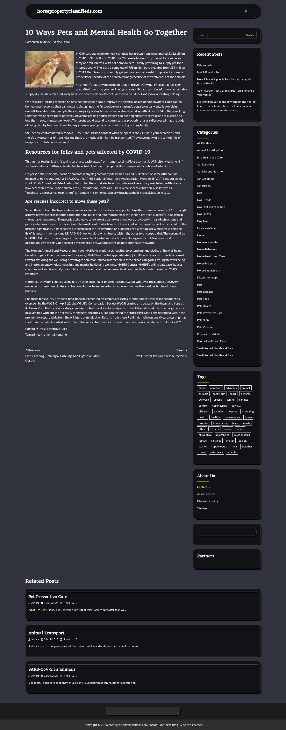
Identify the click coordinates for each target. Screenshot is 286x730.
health (40, 334)
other (202, 429)
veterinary (216, 452)
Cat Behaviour (205, 164)
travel (202, 452)
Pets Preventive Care (53, 328)
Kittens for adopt (207, 277)
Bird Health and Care (210, 157)
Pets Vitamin (205, 327)
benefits (245, 393)
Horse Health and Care (211, 256)
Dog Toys (202, 221)
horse (248, 417)
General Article (206, 228)
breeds (218, 399)
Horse (200, 235)
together (62, 334)
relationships (242, 434)
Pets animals (204, 65)
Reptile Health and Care (211, 341)
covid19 (236, 405)
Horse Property (206, 263)
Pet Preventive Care (47, 596)
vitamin (232, 452)
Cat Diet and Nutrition (210, 171)
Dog (199, 192)
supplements (219, 446)
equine (233, 411)
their (234, 446)
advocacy (231, 388)
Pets (199, 284)
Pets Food (203, 298)
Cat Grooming (205, 178)
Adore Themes (192, 724)
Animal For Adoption (210, 150)
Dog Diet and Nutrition (211, 206)
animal (246, 388)
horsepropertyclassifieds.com (69, 11)
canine (230, 399)
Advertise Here (206, 493)
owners (214, 429)
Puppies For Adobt (208, 334)
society (243, 440)
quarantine (222, 434)
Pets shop (203, 319)
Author (65, 42)
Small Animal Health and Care (215, 348)
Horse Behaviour (207, 249)
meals (246, 423)
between (204, 399)
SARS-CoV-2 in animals (51, 669)
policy (240, 429)
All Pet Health (205, 143)
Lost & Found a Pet (208, 72)
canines (243, 399)
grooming (248, 411)
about (202, 388)
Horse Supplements (209, 270)
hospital (203, 423)
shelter (230, 440)
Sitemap (202, 508)
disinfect (219, 411)
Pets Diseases (205, 291)
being (233, 393)
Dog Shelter (204, 213)
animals (203, 393)
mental (50, 334)
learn (235, 423)
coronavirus (219, 405)
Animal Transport (46, 633)
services (216, 440)
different (204, 411)
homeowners (232, 417)
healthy (215, 417)
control (203, 405)
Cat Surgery (204, 185)
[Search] (246, 11)
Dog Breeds (204, 199)
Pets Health (204, 305)
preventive (205, 434)
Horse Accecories (207, 242)
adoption (215, 388)
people (228, 429)
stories (203, 446)
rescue (203, 440)
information (220, 423)
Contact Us (204, 486)
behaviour (219, 393)
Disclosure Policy (207, 501)
